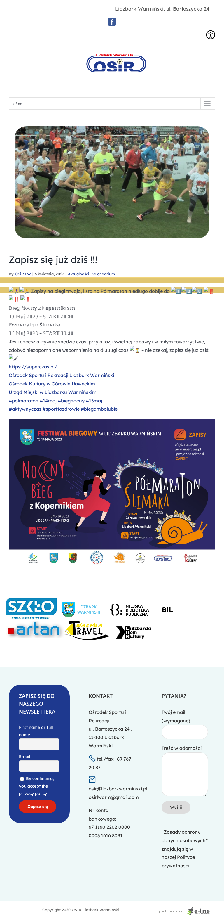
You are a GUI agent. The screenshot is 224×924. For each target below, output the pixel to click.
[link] (61, 375)
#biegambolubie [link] (99, 409)
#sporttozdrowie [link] (61, 409)
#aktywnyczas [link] (25, 409)
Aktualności (78, 273)
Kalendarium (103, 273)
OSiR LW (23, 273)
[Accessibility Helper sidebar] (210, 34)
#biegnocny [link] (71, 401)
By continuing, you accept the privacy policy (36, 786)
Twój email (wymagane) (176, 716)
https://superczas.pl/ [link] (33, 367)
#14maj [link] (48, 401)
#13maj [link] (94, 401)
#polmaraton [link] (23, 401)
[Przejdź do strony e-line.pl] (186, 909)
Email (24, 756)
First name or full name (36, 731)
